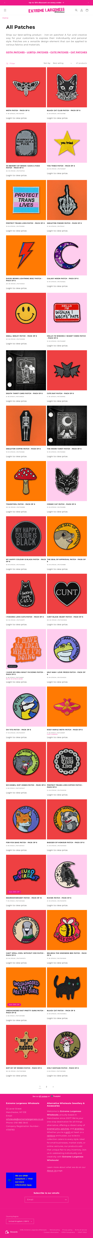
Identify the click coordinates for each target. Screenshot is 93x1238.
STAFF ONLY (82, 1232)
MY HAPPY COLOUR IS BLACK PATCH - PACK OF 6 (26, 560)
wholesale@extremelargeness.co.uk (24, 1119)
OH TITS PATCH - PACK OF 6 (18, 730)
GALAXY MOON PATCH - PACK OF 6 (62, 278)
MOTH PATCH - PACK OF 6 (17, 110)
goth (68, 1132)
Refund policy (55, 1230)
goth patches (15, 52)
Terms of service (81, 1230)
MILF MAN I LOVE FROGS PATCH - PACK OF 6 (66, 673)
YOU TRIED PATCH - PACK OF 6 (61, 166)
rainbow (51, 1136)
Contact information (51, 1232)
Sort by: (47, 63)
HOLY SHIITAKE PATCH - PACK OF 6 (63, 1068)
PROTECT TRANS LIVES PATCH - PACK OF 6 (25, 223)
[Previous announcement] (4, 2)
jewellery (79, 1129)
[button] (5, 10)
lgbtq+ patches (37, 52)
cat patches (79, 52)
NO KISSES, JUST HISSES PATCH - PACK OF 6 (26, 785)
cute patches (59, 52)
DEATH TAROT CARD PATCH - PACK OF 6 (24, 393)
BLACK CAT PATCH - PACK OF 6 (61, 1011)
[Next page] (53, 1086)
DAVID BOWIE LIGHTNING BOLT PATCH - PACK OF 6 (24, 279)
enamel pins (53, 1129)
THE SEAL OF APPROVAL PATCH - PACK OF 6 (66, 560)
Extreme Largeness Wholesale (35, 1230)
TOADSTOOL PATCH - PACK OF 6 (20, 504)
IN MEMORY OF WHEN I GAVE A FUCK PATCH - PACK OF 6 (23, 167)
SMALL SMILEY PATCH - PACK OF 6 (21, 336)
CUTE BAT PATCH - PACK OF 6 (60, 393)
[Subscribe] (65, 1200)
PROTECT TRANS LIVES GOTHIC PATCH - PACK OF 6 (65, 786)
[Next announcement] (88, 2)
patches (65, 1129)
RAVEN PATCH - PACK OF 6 (59, 898)
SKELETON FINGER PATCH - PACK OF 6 (64, 223)
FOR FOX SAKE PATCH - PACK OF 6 (21, 842)
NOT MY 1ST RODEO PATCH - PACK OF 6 (24, 1068)
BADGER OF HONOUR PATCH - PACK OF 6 (65, 842)
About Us (52, 1171)
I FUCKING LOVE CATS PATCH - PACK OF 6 (25, 617)
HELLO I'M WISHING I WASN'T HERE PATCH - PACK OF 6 (66, 337)
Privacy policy (67, 1230)
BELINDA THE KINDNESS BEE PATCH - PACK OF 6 (67, 954)
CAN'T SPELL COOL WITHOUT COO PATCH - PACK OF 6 (25, 954)
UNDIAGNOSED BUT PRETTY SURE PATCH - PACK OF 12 (25, 1012)
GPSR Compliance (68, 1232)
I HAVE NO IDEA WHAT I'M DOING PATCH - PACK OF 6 (25, 673)
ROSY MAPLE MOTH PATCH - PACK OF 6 (65, 730)
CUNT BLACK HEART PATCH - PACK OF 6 (65, 617)
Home (5, 18)
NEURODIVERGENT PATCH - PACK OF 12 (24, 898)
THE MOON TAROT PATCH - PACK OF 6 (64, 449)
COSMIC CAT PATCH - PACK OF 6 (61, 504)
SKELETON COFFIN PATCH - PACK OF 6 (23, 449)
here (29, 1185)
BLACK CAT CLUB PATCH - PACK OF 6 (63, 110)
